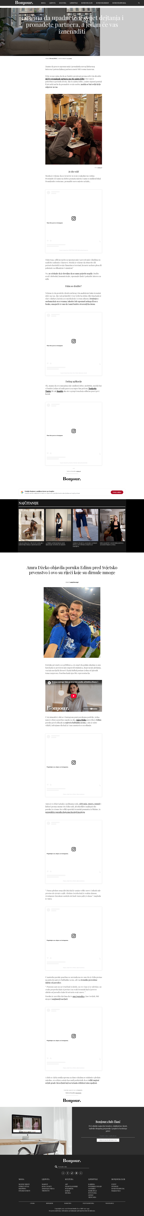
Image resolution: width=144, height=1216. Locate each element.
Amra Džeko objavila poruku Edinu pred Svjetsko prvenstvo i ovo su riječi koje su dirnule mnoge (72, 570)
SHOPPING (22, 1189)
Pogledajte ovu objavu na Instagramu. (57, 767)
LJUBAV (90, 1195)
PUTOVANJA (92, 1193)
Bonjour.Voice (116, 1191)
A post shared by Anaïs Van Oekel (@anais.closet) (73, 373)
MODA (43, 3)
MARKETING (67, 1203)
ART (66, 1184)
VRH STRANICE (109, 1203)
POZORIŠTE (69, 1189)
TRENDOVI (45, 1191)
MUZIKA (68, 1193)
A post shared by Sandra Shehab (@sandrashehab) (73, 462)
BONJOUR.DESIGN (102, 3)
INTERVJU (115, 1186)
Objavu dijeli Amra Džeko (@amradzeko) (73, 794)
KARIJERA (91, 1184)
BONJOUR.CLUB (86, 3)
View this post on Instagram (55, 223)
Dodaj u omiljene (117, 492)
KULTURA (62, 3)
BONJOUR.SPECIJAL (119, 3)
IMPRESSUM (49, 1203)
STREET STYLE (24, 1186)
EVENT (114, 1184)
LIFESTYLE (74, 3)
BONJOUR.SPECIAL (118, 1189)
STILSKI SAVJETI (24, 1191)
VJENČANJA (92, 1197)
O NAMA (32, 1203)
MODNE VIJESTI (24, 1184)
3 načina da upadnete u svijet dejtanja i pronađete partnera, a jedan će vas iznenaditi (72, 24)
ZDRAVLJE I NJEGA (48, 1189)
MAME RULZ (92, 1191)
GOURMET (92, 1189)
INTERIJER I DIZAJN (95, 1186)
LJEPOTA (52, 3)
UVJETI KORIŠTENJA (88, 1203)
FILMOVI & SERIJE (71, 1186)
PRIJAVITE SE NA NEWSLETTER (108, 1140)
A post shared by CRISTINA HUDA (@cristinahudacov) (73, 250)
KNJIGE (67, 1191)
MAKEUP (45, 1184)
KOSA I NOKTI (47, 1186)
